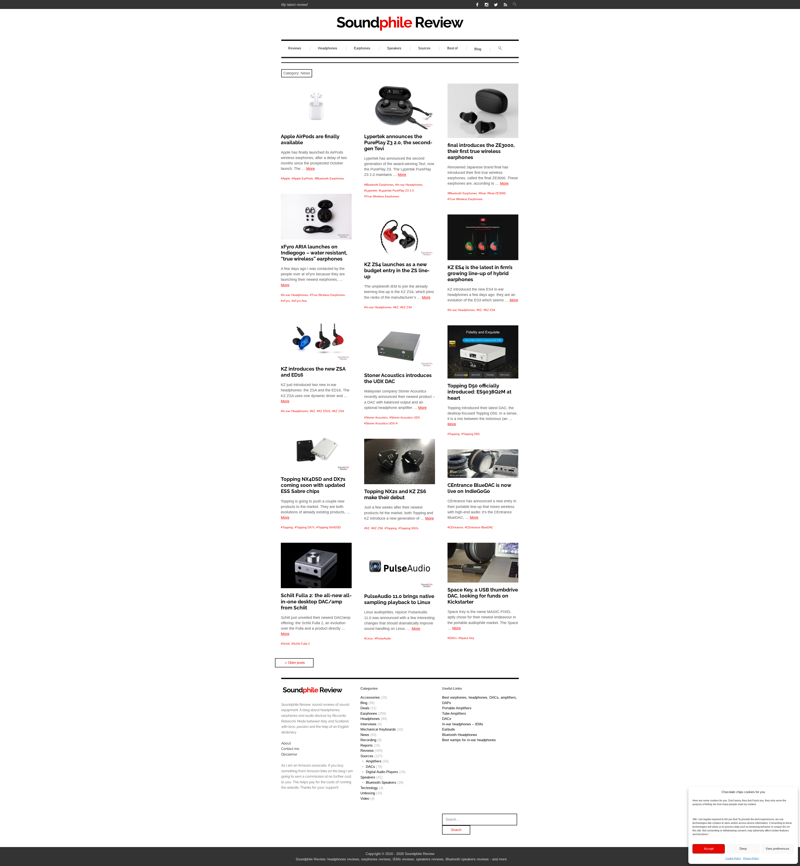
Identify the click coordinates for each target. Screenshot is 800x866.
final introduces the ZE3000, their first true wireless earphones (481, 151)
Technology (369, 788)
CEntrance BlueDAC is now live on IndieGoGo (479, 488)
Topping (454, 434)
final (483, 193)
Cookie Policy (733, 858)
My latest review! (294, 5)
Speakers (394, 48)
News (364, 735)
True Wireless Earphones (382, 196)
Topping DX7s (305, 527)
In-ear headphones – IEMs (462, 724)
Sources (424, 48)
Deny (743, 848)
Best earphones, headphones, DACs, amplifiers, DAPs (479, 700)
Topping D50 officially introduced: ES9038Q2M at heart (479, 392)
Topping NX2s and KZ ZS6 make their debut (395, 494)
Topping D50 (471, 434)
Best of (452, 48)
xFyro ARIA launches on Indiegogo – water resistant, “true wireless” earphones (314, 253)
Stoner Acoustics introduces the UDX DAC (398, 378)
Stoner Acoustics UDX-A (382, 423)
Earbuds (448, 729)
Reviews (294, 48)
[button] (514, 4)
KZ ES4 (490, 310)
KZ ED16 (324, 411)
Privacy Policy (751, 858)
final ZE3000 (497, 193)
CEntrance (456, 527)
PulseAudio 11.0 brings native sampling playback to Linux (399, 599)
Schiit (286, 643)
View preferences (777, 848)
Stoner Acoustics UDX (405, 417)
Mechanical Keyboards (378, 729)
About (286, 743)
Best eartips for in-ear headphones (469, 740)
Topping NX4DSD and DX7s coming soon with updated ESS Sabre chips (313, 485)
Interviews (368, 724)
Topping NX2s (409, 528)
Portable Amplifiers (456, 708)
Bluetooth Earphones (330, 178)
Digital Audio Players (382, 772)
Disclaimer (289, 754)
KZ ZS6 (378, 528)
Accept (709, 848)
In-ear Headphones (409, 184)
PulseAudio (383, 638)
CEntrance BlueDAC (479, 527)
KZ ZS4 (407, 307)
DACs (453, 638)
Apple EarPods (303, 178)
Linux (369, 638)
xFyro (286, 300)
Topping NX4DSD (329, 527)
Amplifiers (373, 761)
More (310, 169)
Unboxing (367, 793)
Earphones (362, 48)
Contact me (290, 749)
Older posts (296, 662)
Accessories (370, 697)
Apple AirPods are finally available (310, 139)
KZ (397, 307)
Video (364, 799)
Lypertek (371, 190)
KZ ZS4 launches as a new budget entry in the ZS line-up (397, 270)
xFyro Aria (300, 300)
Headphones (327, 48)
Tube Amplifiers (454, 714)
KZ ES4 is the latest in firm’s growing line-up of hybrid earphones (480, 273)
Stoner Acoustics (377, 417)
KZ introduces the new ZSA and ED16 (313, 372)
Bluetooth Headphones (459, 735)
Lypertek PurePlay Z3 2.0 (397, 190)
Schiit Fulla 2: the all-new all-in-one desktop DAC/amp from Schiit (316, 601)
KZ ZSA (339, 411)
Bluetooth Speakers (381, 783)
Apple (286, 178)
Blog (477, 49)
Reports (366, 745)
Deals (364, 708)
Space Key (467, 638)
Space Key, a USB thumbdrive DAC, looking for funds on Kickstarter (483, 596)
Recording (368, 740)
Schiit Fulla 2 (301, 643)
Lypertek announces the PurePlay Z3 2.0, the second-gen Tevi (398, 142)
